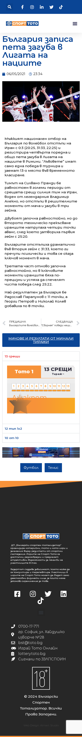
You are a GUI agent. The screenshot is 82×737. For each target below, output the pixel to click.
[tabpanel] (41, 392)
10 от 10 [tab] (12, 438)
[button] (9, 6)
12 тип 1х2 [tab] (13, 428)
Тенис (53, 467)
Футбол (31, 467)
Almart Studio (49, 725)
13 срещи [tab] (12, 356)
